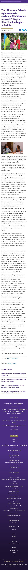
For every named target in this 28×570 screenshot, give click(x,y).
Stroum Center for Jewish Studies (14, 515)
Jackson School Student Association (14, 498)
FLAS (8, 358)
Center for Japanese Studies (14, 501)
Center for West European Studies (14, 465)
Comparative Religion (14, 470)
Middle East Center (14, 508)
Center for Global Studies (14, 455)
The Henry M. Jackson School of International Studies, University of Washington (12, 1)
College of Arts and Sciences (16, 411)
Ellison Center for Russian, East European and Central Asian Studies (14, 480)
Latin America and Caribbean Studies (14, 505)
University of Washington (14, 404)
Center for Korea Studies (14, 460)
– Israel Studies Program (14, 518)
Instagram (14, 536)
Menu (26, 5)
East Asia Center (14, 474)
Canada (14, 363)
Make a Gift (14, 435)
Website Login (14, 555)
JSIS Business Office (14, 550)
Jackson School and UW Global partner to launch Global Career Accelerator (13, 380)
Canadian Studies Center (14, 453)
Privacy (14, 439)
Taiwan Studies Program (14, 522)
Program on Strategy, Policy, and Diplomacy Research (14, 510)
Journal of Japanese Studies (14, 503)
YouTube (14, 539)
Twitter (23, 30)
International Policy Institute (14, 493)
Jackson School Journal (14, 496)
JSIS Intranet (14, 552)
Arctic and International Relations (14, 450)
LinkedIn (25, 30)
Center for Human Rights (14, 457)
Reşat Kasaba (14, 358)
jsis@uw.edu (14, 431)
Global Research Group (14, 488)
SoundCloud (14, 541)
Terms (14, 441)
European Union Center (14, 483)
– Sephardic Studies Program (14, 520)
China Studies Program (14, 467)
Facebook (20, 30)
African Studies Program (14, 448)
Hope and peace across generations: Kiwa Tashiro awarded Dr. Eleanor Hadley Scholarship (13, 392)
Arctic (9, 363)
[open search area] (25, 1)
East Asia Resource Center (13, 477)
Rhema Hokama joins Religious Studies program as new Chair (13, 374)
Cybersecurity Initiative (14, 472)
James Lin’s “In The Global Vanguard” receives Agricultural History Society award (12, 386)
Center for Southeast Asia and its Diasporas (14, 462)
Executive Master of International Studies (14, 486)
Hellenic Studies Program (14, 491)
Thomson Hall (13, 425)
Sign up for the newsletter (14, 543)
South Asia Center (14, 513)
